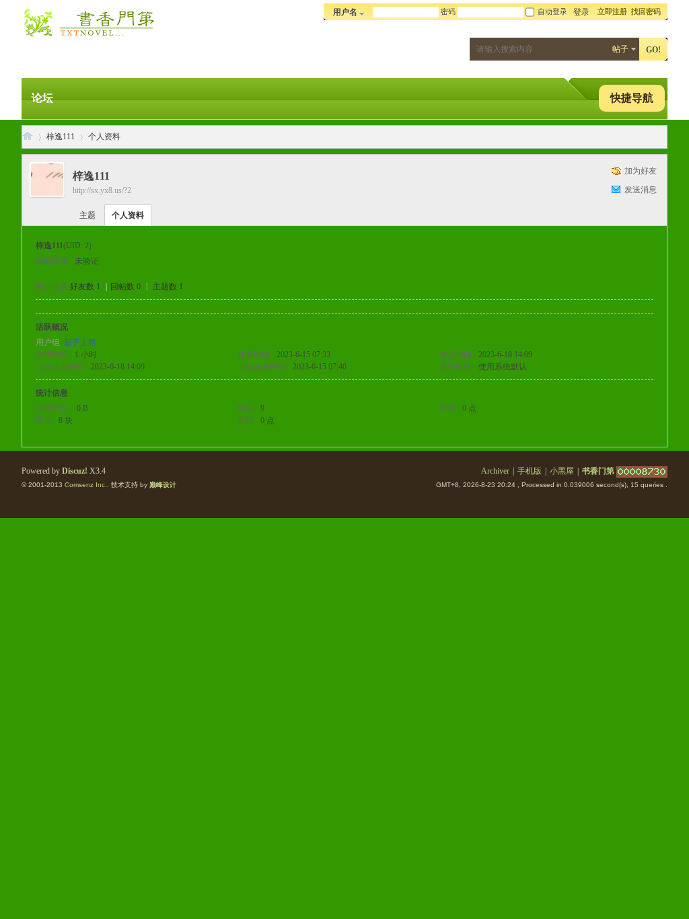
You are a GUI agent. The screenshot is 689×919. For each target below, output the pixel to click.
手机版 (529, 471)
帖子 (620, 49)
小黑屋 (562, 471)
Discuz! (74, 471)
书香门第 (27, 137)
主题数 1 (168, 286)
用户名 (345, 12)
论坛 (42, 98)
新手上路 (80, 342)
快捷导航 (631, 98)
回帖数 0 (125, 286)
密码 (448, 11)
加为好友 (640, 171)
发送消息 (640, 189)
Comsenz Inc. (86, 484)
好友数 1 (85, 286)
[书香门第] (89, 37)
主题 (87, 215)
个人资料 (128, 215)
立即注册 (612, 11)
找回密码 (646, 11)
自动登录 (552, 11)
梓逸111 (60, 136)
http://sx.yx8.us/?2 (102, 190)
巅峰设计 (162, 484)
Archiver (495, 471)
